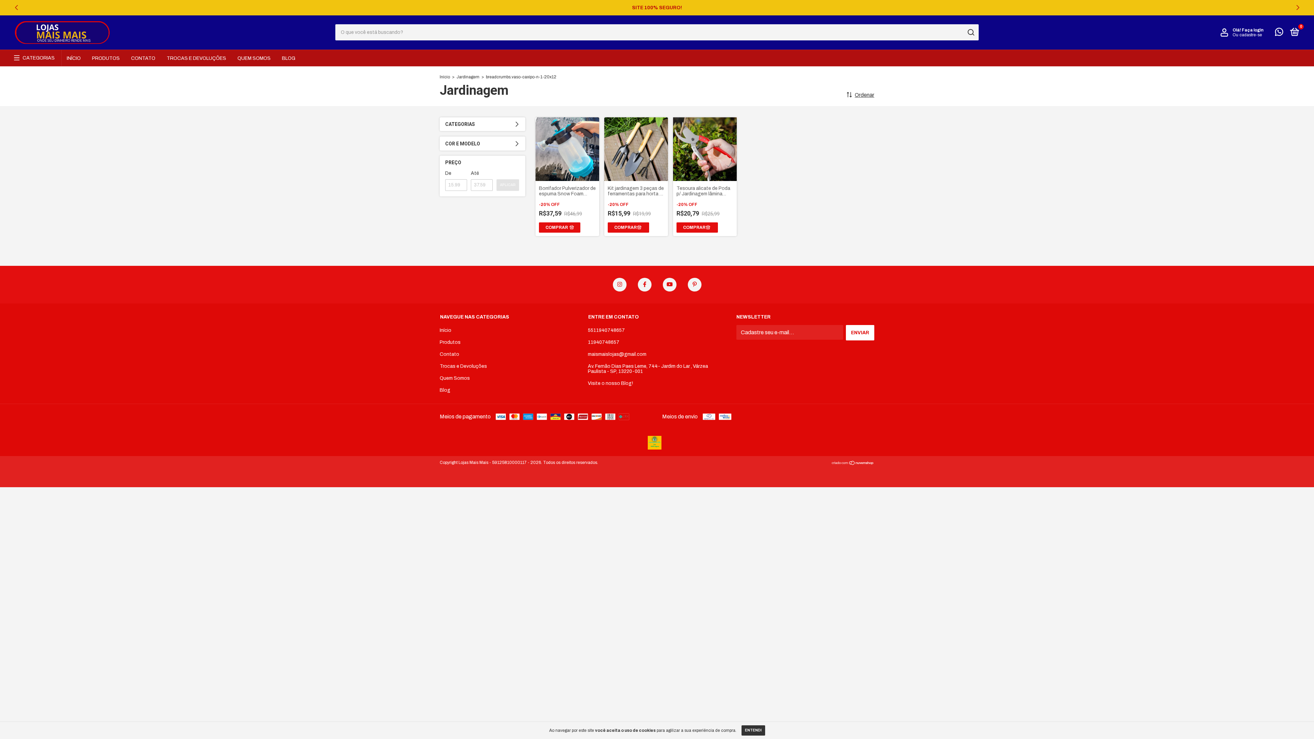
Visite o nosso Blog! (610, 383)
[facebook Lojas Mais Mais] (645, 284)
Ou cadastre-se (1247, 35)
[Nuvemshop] (853, 463)
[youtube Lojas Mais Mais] (670, 284)
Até (475, 173)
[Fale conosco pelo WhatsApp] (1279, 33)
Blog (288, 58)
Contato (143, 58)
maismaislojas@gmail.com (617, 354)
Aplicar (508, 185)
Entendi (753, 730)
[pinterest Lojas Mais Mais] (694, 284)
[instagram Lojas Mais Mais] (620, 284)
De (448, 173)
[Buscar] (970, 32)
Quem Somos (254, 58)
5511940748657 (606, 330)
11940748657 (603, 342)
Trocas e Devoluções (196, 58)
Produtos (106, 58)
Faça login (1252, 30)
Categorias (39, 58)
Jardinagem (467, 77)
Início (74, 58)
